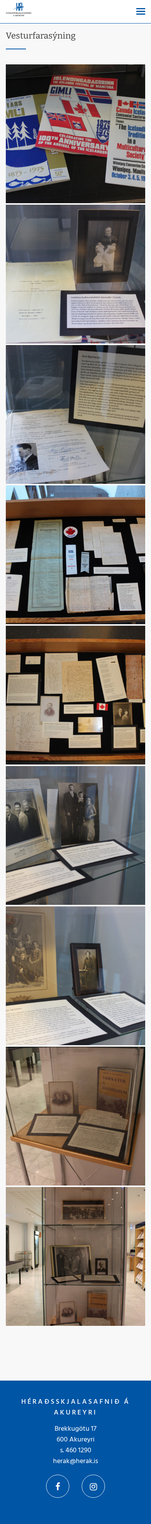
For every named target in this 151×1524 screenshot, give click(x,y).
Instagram (93, 1486)
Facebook (57, 1486)
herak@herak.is (75, 1461)
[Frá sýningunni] (75, 133)
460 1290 (78, 1450)
